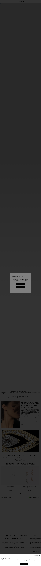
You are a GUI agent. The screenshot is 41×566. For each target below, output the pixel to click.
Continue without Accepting (37, 555)
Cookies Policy (22, 561)
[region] (20, 560)
